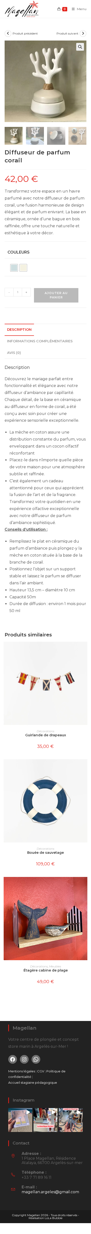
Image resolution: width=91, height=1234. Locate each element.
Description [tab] (19, 329)
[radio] (14, 267)
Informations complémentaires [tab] (40, 341)
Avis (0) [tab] (14, 353)
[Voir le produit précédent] (8, 33)
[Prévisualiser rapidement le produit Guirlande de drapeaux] (85, 650)
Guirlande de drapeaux (45, 735)
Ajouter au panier (56, 295)
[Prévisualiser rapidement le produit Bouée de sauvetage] (85, 767)
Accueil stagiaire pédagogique (32, 1082)
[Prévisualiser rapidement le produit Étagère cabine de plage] (85, 885)
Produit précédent (25, 33)
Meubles (55, 966)
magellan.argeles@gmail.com (50, 1192)
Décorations (45, 731)
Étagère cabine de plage (46, 970)
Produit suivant (67, 33)
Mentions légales (21, 1071)
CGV (41, 1071)
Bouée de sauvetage (45, 852)
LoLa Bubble (53, 1218)
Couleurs (19, 252)
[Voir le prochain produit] (83, 33)
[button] (80, 47)
